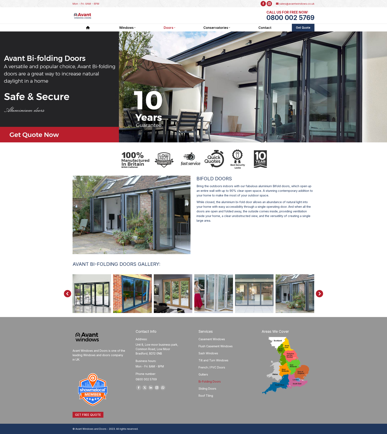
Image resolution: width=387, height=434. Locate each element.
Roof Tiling (206, 395)
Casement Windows (212, 339)
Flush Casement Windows (216, 346)
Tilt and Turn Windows (213, 360)
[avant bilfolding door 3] (213, 293)
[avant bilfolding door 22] (91, 293)
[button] (67, 293)
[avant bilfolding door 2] (173, 293)
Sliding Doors (207, 388)
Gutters (203, 374)
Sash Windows (208, 353)
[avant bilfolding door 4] (254, 293)
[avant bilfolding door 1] (132, 293)
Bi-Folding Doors (210, 381)
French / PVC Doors (212, 367)
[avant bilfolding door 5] (295, 293)
